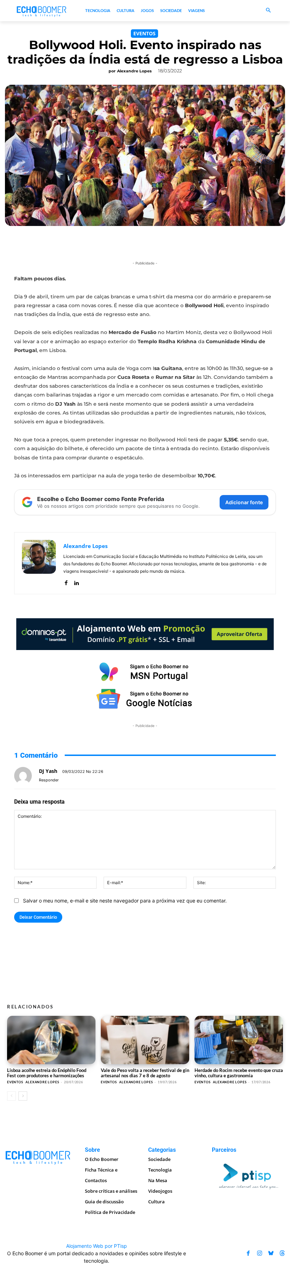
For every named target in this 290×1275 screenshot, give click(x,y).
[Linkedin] (76, 581)
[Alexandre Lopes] (39, 563)
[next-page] (22, 1096)
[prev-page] (11, 1096)
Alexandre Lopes (134, 70)
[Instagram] (259, 1253)
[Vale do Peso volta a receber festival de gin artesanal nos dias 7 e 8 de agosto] (145, 1040)
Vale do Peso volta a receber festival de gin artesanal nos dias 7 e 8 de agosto (145, 1072)
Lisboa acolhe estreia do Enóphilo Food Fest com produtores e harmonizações (46, 1072)
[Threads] (282, 1253)
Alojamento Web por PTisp (96, 1246)
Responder (49, 779)
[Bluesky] (271, 1253)
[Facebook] (66, 581)
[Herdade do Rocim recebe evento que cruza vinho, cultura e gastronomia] (239, 1040)
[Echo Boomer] (41, 11)
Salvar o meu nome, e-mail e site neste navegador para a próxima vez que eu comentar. (125, 901)
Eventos (144, 33)
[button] (268, 11)
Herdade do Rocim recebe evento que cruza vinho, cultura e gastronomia (239, 1072)
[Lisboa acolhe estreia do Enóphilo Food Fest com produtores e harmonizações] (51, 1040)
